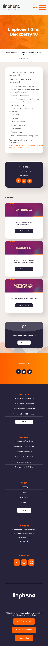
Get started (24, 422)
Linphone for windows (24, 457)
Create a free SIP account (24, 403)
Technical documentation (24, 398)
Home (8, 52)
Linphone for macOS (24, 452)
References (24, 497)
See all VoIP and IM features (24, 414)
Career (24, 502)
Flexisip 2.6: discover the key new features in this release (24, 261)
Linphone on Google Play (24, 446)
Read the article (24, 231)
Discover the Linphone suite (24, 409)
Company (24, 487)
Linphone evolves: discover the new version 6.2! (24, 223)
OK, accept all (24, 621)
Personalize (24, 638)
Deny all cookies (24, 630)
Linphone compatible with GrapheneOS (24, 299)
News (14, 52)
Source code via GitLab (24, 467)
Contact (24, 342)
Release (25, 166)
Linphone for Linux (24, 462)
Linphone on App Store (24, 441)
